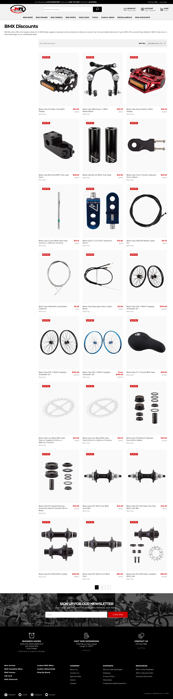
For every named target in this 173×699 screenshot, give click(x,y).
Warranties (107, 680)
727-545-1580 (153, 2)
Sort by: (142, 43)
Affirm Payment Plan (144, 673)
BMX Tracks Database (145, 669)
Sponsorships (75, 676)
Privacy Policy (109, 676)
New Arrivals (9, 665)
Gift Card (8, 676)
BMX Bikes (28, 17)
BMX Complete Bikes (13, 669)
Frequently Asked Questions (114, 683)
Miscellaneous (124, 17)
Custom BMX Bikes (45, 665)
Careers (73, 683)
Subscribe (118, 614)
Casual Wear (107, 17)
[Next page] (108, 587)
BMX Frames (42, 17)
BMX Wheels (56, 17)
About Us (74, 669)
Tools (95, 17)
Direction (86, 650)
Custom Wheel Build (46, 669)
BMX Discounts (142, 17)
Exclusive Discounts (144, 676)
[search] (97, 9)
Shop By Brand (43, 672)
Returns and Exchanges (112, 669)
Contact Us (74, 673)
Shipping (106, 673)
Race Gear (84, 17)
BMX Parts (71, 17)
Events (73, 680)
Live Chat (163, 2)
